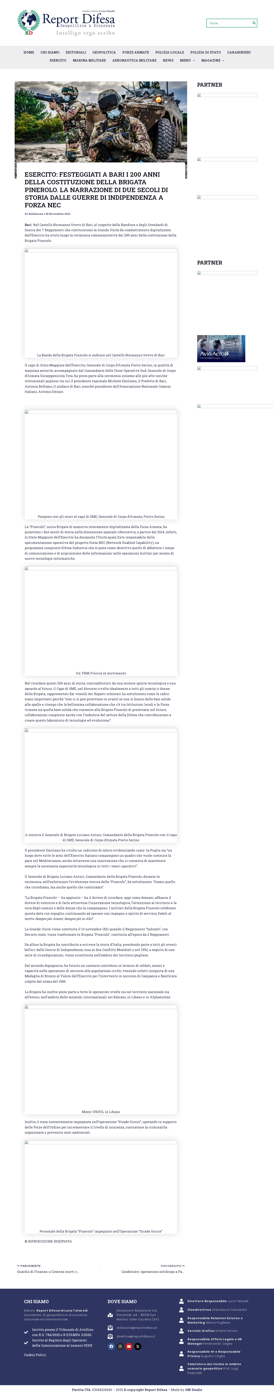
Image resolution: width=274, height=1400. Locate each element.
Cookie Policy (35, 1355)
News (168, 60)
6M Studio (193, 1390)
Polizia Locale (169, 52)
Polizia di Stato (205, 52)
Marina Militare (89, 60)
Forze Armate (135, 52)
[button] (193, 60)
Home (28, 52)
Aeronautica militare (134, 60)
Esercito (58, 60)
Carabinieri (239, 52)
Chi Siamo (50, 52)
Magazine (210, 60)
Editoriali (76, 52)
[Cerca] (254, 23)
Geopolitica (104, 52)
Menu (185, 60)
